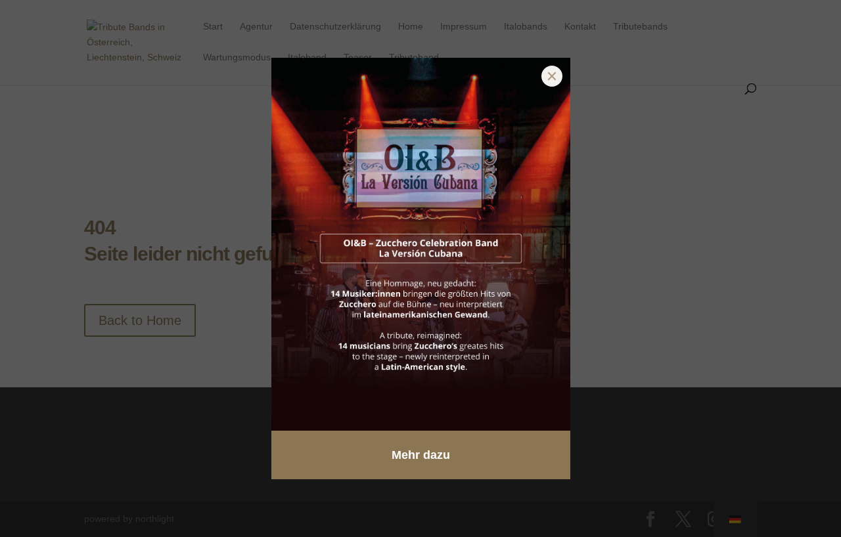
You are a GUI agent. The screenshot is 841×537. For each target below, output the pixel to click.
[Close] (551, 76)
